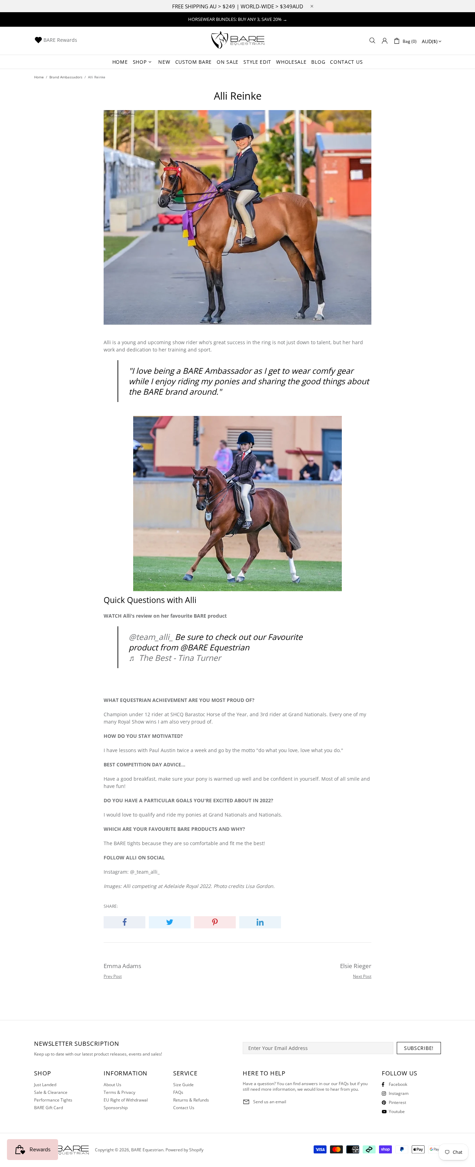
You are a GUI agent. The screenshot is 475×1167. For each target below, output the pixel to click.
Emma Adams (122, 966)
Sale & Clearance (50, 1092)
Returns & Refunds (191, 1100)
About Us (112, 1085)
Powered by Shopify (184, 1150)
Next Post (362, 976)
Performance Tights (53, 1100)
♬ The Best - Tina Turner (175, 657)
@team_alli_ (151, 637)
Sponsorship (116, 1108)
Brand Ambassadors (65, 77)
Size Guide (183, 1085)
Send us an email (269, 1102)
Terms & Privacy (119, 1092)
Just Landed (45, 1085)
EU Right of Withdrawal (126, 1100)
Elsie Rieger (355, 966)
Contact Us (183, 1108)
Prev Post (113, 976)
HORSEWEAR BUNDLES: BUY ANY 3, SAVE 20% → (237, 19)
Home (39, 77)
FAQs (178, 1092)
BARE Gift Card (48, 1108)
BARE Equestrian (237, 41)
